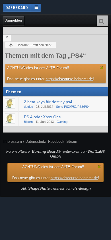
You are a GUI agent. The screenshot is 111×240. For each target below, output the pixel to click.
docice (28, 106)
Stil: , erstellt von (55, 188)
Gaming (62, 121)
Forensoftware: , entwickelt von (55, 153)
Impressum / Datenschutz (24, 141)
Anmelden (13, 20)
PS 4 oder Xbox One (42, 117)
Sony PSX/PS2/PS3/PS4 (73, 106)
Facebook (56, 141)
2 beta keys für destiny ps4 (48, 102)
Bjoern (28, 121)
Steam (71, 141)
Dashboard (16, 7)
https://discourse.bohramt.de (69, 79)
